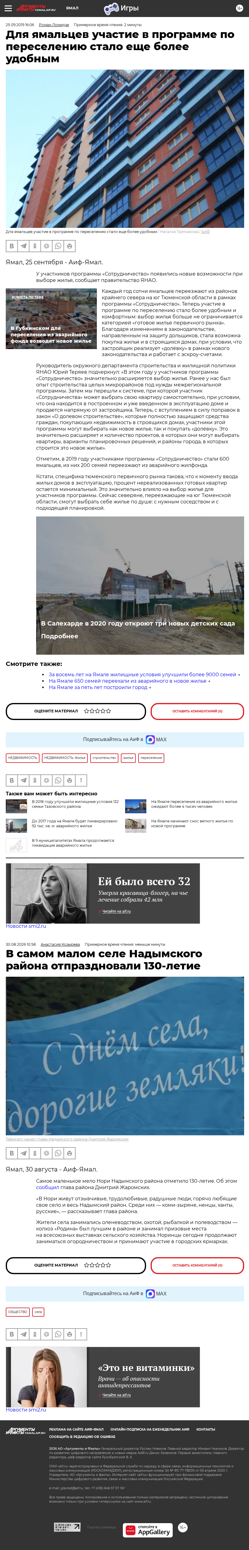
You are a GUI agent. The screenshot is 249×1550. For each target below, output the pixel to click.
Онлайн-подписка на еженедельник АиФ (150, 1430)
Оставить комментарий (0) (197, 711)
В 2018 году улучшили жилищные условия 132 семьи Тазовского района (75, 804)
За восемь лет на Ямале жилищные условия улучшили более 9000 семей (142, 674)
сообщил (48, 1187)
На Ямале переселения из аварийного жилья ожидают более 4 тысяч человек (194, 804)
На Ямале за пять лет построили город (98, 687)
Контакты (205, 1430)
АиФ (205, 231)
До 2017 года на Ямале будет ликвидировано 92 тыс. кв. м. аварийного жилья (75, 823)
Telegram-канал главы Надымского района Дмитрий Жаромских (67, 1139)
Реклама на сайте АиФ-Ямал (76, 1430)
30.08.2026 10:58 (21, 944)
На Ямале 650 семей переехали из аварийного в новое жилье (127, 681)
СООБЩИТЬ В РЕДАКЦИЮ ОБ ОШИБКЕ (82, 1437)
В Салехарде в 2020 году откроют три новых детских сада (138, 623)
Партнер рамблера (101, 1527)
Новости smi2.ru (26, 926)
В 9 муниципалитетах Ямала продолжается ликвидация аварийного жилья (73, 843)
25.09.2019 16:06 (20, 24)
